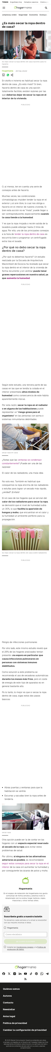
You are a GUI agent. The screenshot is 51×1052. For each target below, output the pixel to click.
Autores (7, 995)
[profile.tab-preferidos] (3, 75)
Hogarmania (7, 71)
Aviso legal (9, 1016)
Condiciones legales (24, 947)
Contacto (8, 1002)
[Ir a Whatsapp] (41, 973)
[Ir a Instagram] (14, 973)
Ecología (43, 15)
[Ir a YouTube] (25, 973)
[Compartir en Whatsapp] (7, 75)
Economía (33, 15)
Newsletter (9, 1009)
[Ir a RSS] (25, 979)
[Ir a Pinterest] (36, 973)
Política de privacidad (15, 1023)
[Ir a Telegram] (47, 973)
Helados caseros (31, 2)
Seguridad (23, 15)
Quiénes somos (11, 988)
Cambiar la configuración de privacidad (25, 1030)
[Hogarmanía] (24, 8)
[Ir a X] (9, 973)
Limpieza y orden (9, 15)
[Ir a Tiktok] (30, 973)
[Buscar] (46, 7)
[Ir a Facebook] (3, 973)
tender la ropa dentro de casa (29, 234)
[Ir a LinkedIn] (20, 973)
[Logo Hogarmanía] (25, 967)
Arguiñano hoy (16, 2)
